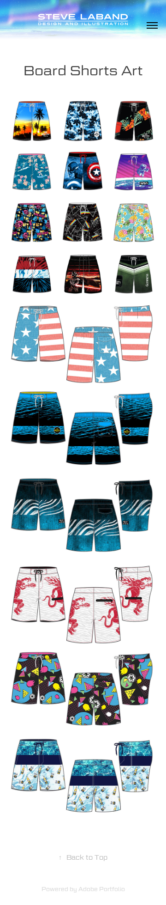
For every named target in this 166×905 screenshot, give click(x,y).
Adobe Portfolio (101, 889)
